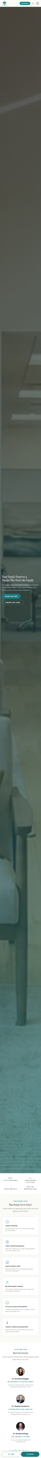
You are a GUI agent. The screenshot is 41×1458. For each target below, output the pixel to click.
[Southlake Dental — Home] (4, 3)
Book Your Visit (11, 596)
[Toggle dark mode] (33, 3)
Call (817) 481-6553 (12, 602)
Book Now (25, 3)
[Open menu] (37, 3)
